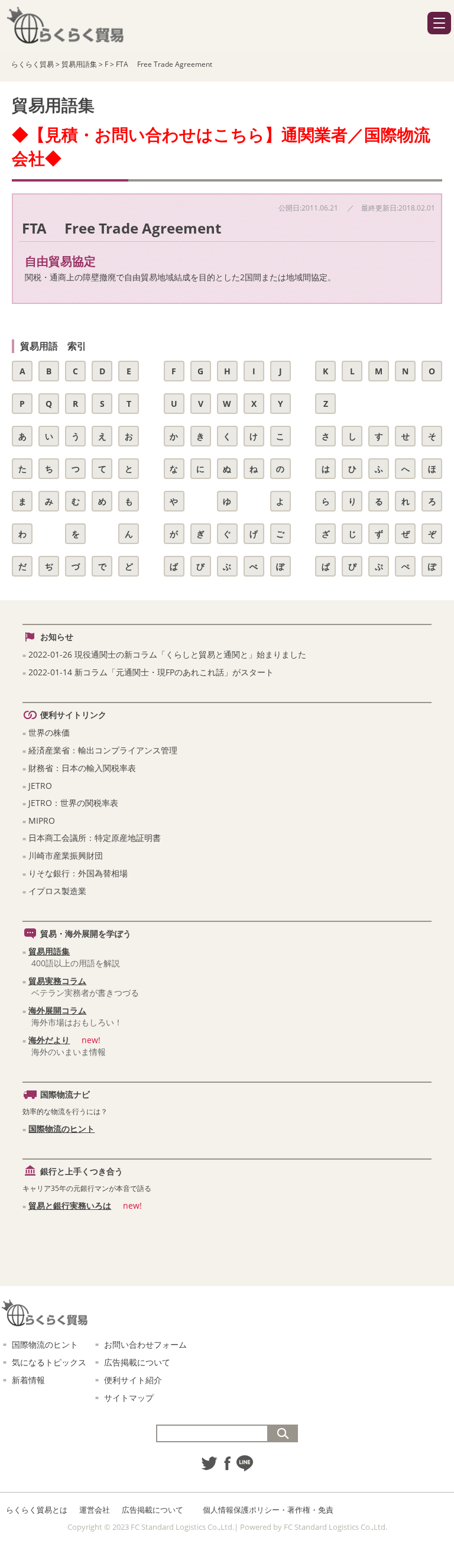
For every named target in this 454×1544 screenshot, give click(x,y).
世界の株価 (49, 732)
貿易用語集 (49, 951)
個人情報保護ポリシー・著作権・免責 (268, 1509)
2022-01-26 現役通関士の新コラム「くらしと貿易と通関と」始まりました (167, 654)
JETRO (40, 785)
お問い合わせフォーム (145, 1344)
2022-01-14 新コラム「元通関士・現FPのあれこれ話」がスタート (151, 672)
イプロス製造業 (57, 890)
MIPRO (41, 820)
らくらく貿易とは (36, 1509)
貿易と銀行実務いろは (69, 1205)
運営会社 (94, 1509)
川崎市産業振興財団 (65, 855)
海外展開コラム (57, 1010)
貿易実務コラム (57, 980)
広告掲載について (137, 1362)
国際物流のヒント (61, 1128)
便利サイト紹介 (133, 1380)
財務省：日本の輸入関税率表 (82, 767)
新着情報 (28, 1380)
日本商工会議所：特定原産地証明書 (94, 837)
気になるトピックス (49, 1362)
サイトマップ (129, 1397)
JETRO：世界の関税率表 (73, 802)
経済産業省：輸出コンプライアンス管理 (102, 750)
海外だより (49, 1039)
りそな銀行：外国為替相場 (78, 873)
